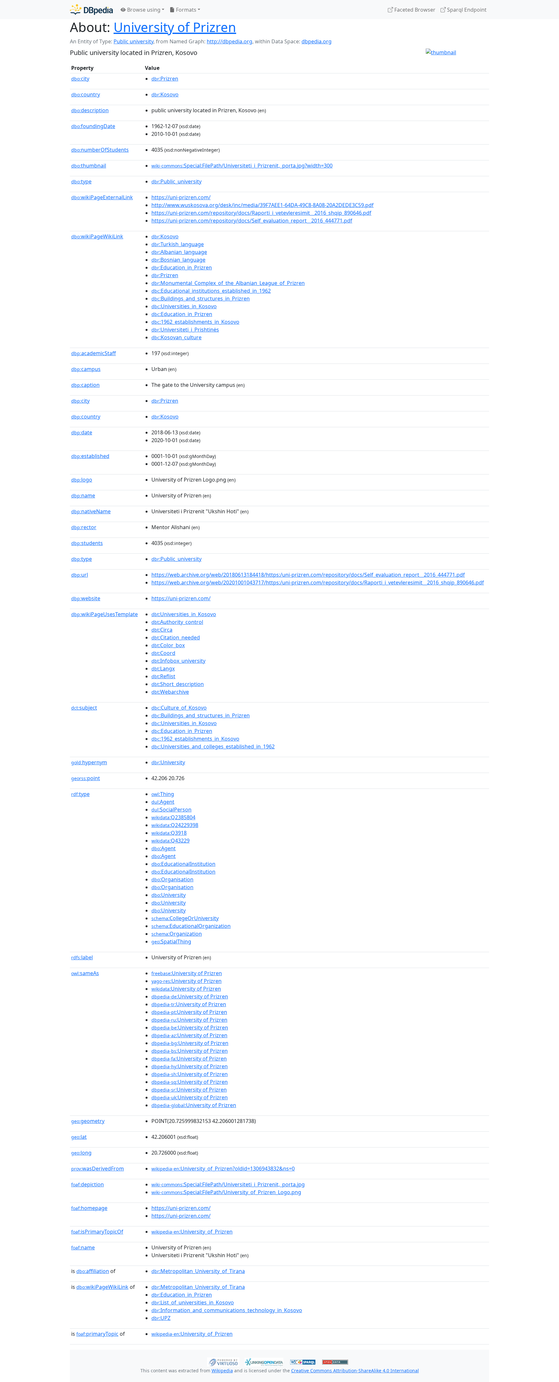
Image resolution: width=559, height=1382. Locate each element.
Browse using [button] (143, 9)
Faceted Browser (414, 9)
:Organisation (172, 879)
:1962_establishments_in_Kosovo (195, 321)
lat (79, 1136)
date (81, 432)
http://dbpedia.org (229, 41)
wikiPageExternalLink (102, 197)
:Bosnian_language (178, 259)
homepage (89, 1208)
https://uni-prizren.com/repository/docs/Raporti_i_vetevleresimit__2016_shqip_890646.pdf (261, 212)
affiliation (92, 1271)
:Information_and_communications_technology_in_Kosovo (226, 1310)
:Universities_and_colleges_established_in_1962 (213, 746)
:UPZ (160, 1318)
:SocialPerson (171, 809)
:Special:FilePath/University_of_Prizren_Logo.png (226, 1192)
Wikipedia (222, 1370)
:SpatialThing (171, 941)
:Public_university (176, 181)
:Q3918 (169, 832)
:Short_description (177, 684)
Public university (133, 41)
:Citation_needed (175, 637)
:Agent (162, 801)
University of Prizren (175, 27)
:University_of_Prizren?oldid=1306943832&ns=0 (223, 1168)
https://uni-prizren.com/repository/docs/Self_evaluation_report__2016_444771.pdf (251, 220)
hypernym (89, 762)
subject (84, 707)
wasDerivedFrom (97, 1168)
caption (85, 384)
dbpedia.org (316, 41)
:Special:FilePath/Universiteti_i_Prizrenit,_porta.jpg (228, 1184)
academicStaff (93, 353)
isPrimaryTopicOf (97, 1231)
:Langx (163, 668)
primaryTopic (97, 1333)
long (81, 1152)
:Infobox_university (178, 660)
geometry (87, 1121)
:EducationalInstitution (183, 863)
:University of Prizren (186, 973)
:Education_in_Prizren (181, 267)
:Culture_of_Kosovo (179, 707)
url (79, 574)
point (85, 778)
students (87, 543)
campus (86, 369)
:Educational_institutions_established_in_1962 (211, 290)
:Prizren (164, 78)
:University (168, 762)
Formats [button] (185, 9)
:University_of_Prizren (192, 1231)
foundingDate (93, 126)
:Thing (162, 794)
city (80, 78)
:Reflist (163, 676)
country (85, 94)
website (85, 598)
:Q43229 (170, 840)
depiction (87, 1184)
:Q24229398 (174, 825)
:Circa (161, 629)
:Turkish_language (177, 244)
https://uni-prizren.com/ (181, 197)
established (90, 456)
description (90, 110)
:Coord (163, 653)
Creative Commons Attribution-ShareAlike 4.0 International (355, 1370)
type (81, 181)
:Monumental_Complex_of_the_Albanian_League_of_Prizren (228, 283)
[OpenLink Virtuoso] (223, 1361)
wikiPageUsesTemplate (104, 614)
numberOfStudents (100, 149)
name (83, 495)
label (82, 957)
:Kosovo (165, 94)
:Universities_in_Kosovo (184, 306)
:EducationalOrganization (191, 926)
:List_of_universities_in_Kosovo (192, 1302)
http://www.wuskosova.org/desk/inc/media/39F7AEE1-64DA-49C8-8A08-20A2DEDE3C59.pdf (262, 205)
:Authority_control (177, 622)
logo (81, 479)
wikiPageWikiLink (97, 236)
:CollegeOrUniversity (185, 918)
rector (83, 527)
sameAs (85, 973)
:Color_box (168, 645)
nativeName (91, 511)
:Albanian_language (179, 252)
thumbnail (88, 165)
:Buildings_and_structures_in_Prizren (200, 298)
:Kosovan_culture (176, 337)
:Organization (176, 933)
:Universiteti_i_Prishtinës (185, 329)
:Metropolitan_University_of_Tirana (198, 1271)
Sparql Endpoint (466, 9)
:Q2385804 (173, 817)
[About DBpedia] (91, 9)
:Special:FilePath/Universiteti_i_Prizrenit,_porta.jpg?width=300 (242, 165)
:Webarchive (170, 691)
